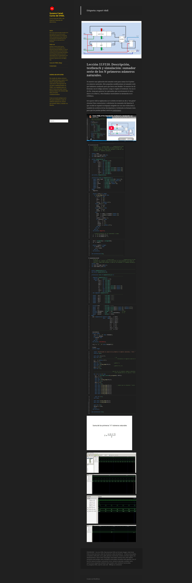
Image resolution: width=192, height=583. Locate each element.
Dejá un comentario (116, 565)
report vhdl (99, 557)
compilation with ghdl (93, 556)
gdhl (105, 556)
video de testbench (117, 554)
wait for (100, 565)
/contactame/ (116, 110)
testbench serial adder (124, 563)
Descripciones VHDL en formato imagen (115, 552)
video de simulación (106, 554)
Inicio (59, 36)
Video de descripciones (93, 554)
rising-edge (106, 557)
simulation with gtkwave (124, 559)
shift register (129, 557)
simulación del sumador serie (95, 559)
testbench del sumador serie (109, 563)
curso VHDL (100, 552)
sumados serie (128, 561)
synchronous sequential (93, 563)
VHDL (96, 565)
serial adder (113, 557)
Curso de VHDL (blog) (56, 63)
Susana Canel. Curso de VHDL (57, 14)
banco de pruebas (131, 554)
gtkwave (109, 556)
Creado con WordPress (93, 579)
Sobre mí (59, 52)
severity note (121, 557)
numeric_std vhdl (124, 556)
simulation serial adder (110, 559)
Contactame (53, 66)
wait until (105, 565)
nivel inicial (131, 552)
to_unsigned (90, 565)
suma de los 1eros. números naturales (113, 561)
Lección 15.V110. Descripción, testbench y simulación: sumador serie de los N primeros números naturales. (111, 69)
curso (101, 556)
